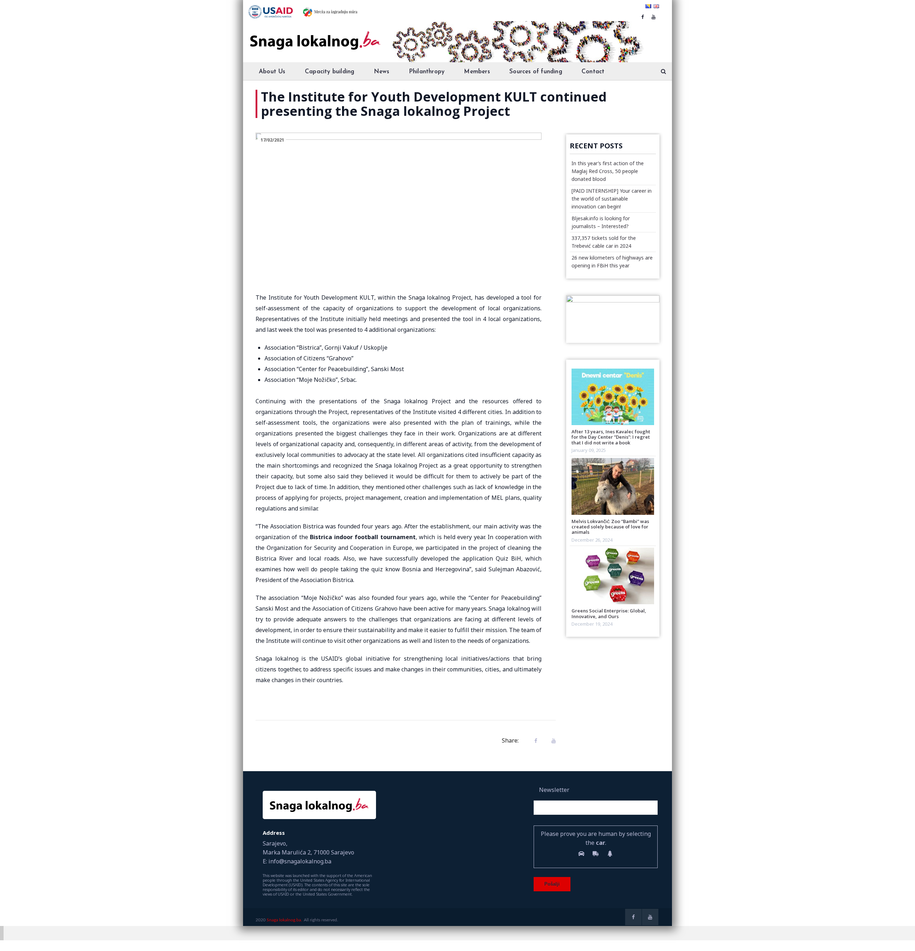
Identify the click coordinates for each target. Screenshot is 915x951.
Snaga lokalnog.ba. (284, 920)
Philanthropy (427, 72)
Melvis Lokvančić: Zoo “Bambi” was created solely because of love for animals (610, 527)
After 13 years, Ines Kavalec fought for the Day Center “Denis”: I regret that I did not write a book (611, 437)
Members (477, 72)
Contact (593, 72)
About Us (272, 72)
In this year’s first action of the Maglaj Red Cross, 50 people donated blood (608, 171)
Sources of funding (535, 72)
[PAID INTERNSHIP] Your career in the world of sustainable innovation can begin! (612, 198)
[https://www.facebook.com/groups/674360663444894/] (642, 17)
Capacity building (329, 72)
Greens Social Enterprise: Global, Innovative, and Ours (609, 613)
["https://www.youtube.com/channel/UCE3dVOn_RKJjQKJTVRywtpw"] (654, 17)
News (382, 72)
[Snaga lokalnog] (314, 35)
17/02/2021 (272, 140)
